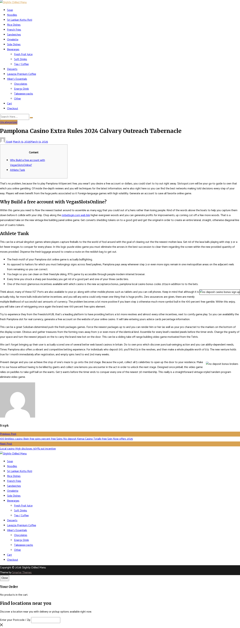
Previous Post (8, 434)
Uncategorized (8, 122)
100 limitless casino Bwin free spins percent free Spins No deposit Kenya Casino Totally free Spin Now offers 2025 (66, 439)
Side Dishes (14, 44)
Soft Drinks (20, 59)
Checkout (12, 108)
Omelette (12, 39)
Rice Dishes (14, 25)
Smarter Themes (22, 572)
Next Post (6, 443)
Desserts (12, 69)
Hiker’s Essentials (17, 79)
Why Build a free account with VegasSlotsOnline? (27, 163)
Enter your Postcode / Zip (15, 620)
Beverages (13, 49)
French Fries (14, 29)
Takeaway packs (23, 93)
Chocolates (20, 84)
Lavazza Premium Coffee (21, 74)
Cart (9, 103)
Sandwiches (14, 34)
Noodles (12, 15)
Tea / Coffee (21, 64)
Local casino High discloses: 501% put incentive (28, 448)
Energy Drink (21, 88)
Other (17, 98)
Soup (10, 10)
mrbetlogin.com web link (76, 215)
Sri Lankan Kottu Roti (19, 20)
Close (4, 578)
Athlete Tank (17, 170)
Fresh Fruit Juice (23, 54)
